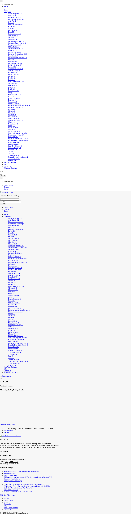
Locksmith (12, 116)
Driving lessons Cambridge (13, 481)
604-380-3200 (8, 430)
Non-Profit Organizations (17, 133)
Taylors (11, 153)
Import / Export (14, 98)
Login (6, 189)
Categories (7, 12)
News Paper (13, 124)
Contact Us (7, 166)
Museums (12, 115)
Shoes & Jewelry (14, 148)
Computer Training (15, 48)
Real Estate (13, 137)
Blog (5, 164)
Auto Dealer (13, 15)
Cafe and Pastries (14, 34)
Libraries (11, 113)
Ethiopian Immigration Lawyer (19, 105)
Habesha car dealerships (16, 19)
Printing (11, 126)
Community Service (16, 41)
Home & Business (16, 82)
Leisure (11, 109)
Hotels (11, 89)
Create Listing (8, 185)
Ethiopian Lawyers (15, 107)
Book (11, 32)
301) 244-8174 (11, 461)
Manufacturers (14, 118)
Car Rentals (13, 36)
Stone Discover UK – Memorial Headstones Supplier (21, 471)
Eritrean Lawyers (14, 104)
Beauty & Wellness (15, 25)
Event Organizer (15, 63)
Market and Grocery (15, 120)
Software (12, 150)
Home (6, 6)
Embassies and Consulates (17, 58)
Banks (11, 23)
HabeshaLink (6, 376)
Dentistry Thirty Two (7, 424)
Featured (12, 67)
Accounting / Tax (15, 13)
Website (12, 161)
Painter (11, 87)
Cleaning (12, 83)
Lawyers (12, 102)
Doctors (11, 80)
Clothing (12, 39)
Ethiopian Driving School (17, 54)
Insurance (12, 100)
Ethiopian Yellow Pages (7, 495)
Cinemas (11, 111)
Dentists (12, 78)
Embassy (12, 59)
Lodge (11, 93)
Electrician (13, 85)
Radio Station (13, 127)
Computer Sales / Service (17, 43)
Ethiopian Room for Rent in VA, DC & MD (18, 488)
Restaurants (13, 144)
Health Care (14, 74)
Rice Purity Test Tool (11, 490)
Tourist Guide (13, 155)
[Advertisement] (65, 407)
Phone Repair (13, 47)
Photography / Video (16, 135)
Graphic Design (14, 70)
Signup (6, 187)
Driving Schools (14, 52)
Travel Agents (14, 159)
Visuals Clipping (9, 473)
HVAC (11, 96)
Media (11, 122)
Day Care (12, 50)
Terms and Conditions (11, 508)
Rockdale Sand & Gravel (12, 479)
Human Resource (14, 94)
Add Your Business (10, 162)
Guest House (13, 91)
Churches (12, 37)
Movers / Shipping (15, 131)
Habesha (12, 72)
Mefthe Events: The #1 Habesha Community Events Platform (24, 484)
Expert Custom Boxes (11, 475)
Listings (6, 498)
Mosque (11, 129)
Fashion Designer (15, 65)
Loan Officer (13, 142)
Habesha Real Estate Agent (18, 140)
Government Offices (15, 69)
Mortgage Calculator (10, 168)
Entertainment (13, 61)
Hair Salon (12, 30)
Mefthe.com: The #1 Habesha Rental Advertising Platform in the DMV (27, 486)
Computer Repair (14, 45)
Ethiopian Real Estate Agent (18, 138)
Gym (11, 28)
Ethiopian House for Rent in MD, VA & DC (18, 491)
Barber (11, 26)
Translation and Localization (18, 157)
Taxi (10, 151)
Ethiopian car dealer (15, 17)
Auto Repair (13, 21)
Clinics (11, 76)
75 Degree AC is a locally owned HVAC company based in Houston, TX (28, 477)
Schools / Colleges (15, 146)
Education (13, 56)
